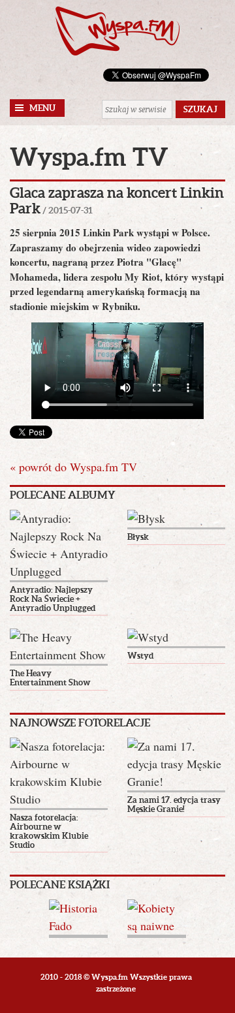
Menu (42, 108)
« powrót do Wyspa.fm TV (73, 467)
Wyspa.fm (117, 31)
